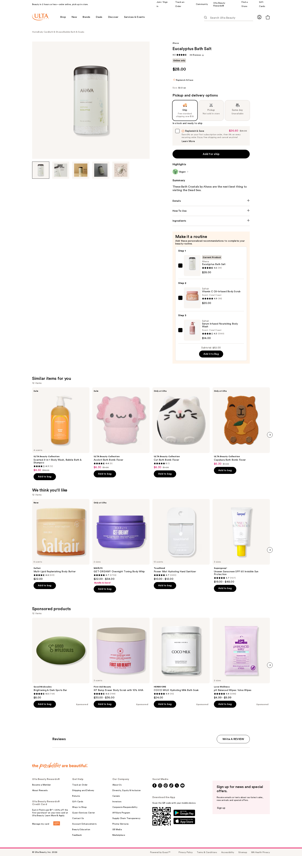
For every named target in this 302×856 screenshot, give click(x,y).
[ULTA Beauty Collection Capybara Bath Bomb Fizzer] (241, 426)
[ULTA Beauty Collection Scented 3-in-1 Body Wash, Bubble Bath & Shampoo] (60, 429)
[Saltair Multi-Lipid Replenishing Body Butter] (60, 540)
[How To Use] (211, 211)
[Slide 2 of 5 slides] (60, 170)
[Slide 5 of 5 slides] (121, 170)
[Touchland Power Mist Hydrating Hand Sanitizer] (181, 540)
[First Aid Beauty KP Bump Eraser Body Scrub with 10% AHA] (121, 658)
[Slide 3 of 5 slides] (80, 170)
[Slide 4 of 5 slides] (100, 170)
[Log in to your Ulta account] (259, 17)
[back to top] (291, 845)
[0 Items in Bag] (268, 17)
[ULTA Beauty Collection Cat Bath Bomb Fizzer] (181, 428)
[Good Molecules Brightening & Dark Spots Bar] (60, 658)
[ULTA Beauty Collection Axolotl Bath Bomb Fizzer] (121, 428)
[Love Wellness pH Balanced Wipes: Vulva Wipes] (241, 658)
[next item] (270, 435)
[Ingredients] (211, 221)
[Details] (211, 201)
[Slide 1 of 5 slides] (40, 170)
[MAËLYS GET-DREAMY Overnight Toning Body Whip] (121, 541)
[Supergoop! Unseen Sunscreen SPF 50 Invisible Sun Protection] (241, 541)
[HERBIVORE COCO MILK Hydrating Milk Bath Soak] (181, 658)
